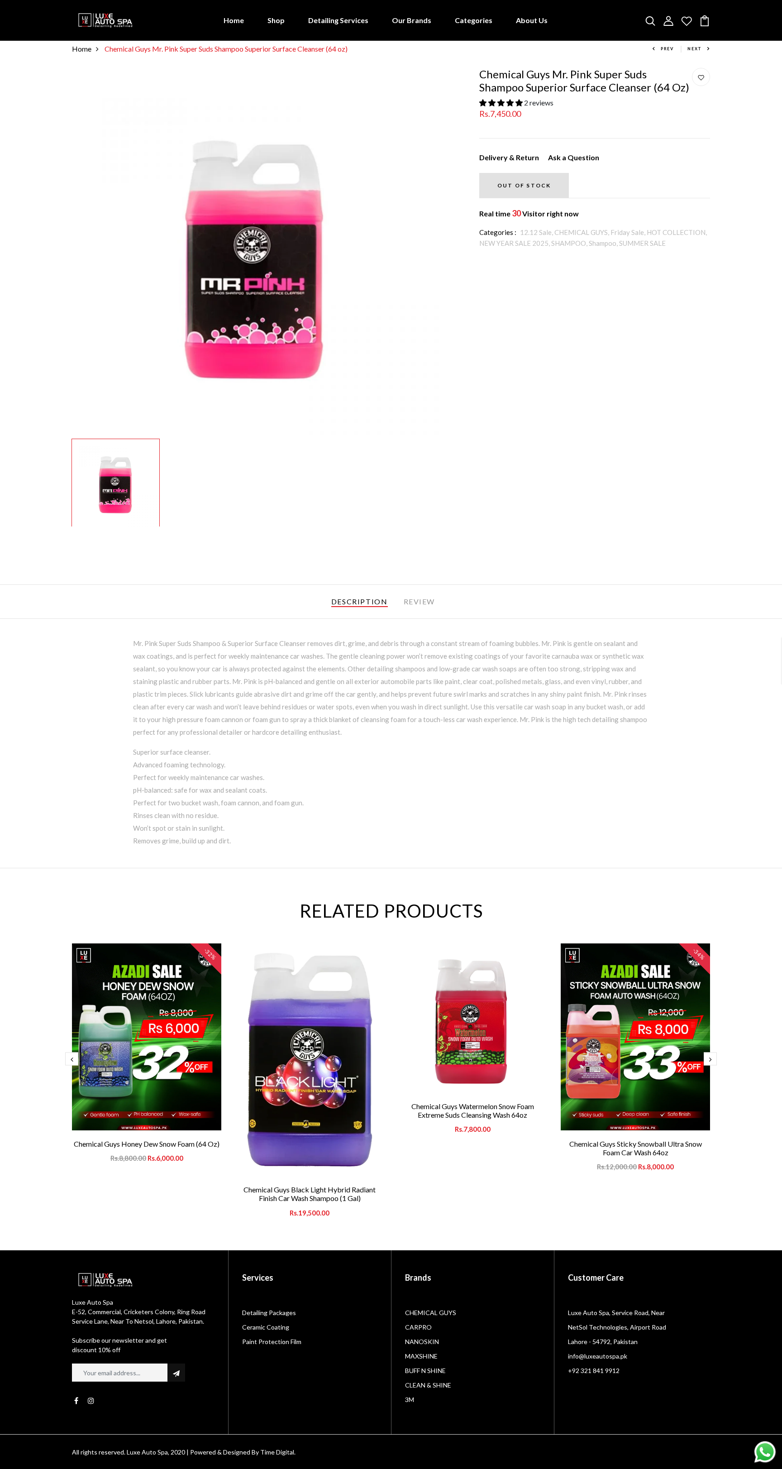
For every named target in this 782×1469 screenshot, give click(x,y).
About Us (532, 20)
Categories (473, 20)
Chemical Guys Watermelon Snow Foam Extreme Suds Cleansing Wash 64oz (472, 1110)
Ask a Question (573, 157)
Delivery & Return (509, 157)
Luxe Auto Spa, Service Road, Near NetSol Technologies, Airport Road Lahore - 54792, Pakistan (617, 1327)
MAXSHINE (421, 1356)
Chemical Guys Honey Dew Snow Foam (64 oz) (146, 1143)
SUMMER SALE (642, 243)
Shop (276, 20)
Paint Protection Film (271, 1341)
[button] (501, 102)
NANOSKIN (422, 1341)
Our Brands (411, 20)
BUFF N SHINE (425, 1370)
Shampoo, (604, 243)
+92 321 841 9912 (594, 1370)
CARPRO (418, 1327)
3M (409, 1399)
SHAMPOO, (570, 243)
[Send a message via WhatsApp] (765, 1452)
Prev (667, 48)
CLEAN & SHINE (428, 1385)
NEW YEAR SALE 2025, (515, 243)
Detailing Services (338, 20)
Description (359, 601)
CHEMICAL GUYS (430, 1312)
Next (694, 48)
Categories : (497, 232)
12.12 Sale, (537, 232)
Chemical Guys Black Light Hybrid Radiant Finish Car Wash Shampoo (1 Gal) (309, 1193)
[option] (255, 251)
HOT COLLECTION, (677, 232)
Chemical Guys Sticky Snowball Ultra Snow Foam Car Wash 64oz (635, 1148)
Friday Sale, (628, 232)
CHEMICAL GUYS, (582, 232)
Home (234, 20)
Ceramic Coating (265, 1327)
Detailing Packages (269, 1312)
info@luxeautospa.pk (597, 1356)
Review (419, 601)
